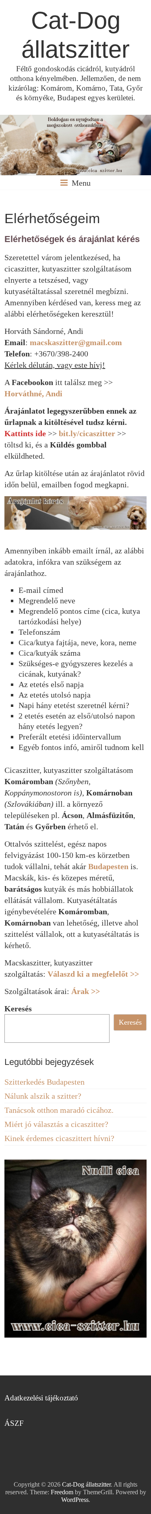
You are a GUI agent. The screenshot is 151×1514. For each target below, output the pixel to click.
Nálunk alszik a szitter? (42, 1095)
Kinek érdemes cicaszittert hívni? (59, 1138)
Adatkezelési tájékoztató (41, 1398)
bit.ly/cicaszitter (87, 433)
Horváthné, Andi (33, 393)
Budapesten (108, 866)
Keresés (18, 1008)
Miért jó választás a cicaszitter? (56, 1124)
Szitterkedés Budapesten (44, 1081)
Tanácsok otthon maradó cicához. (59, 1110)
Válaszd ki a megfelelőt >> (93, 973)
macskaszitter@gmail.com (76, 342)
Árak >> (85, 991)
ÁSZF (14, 1423)
